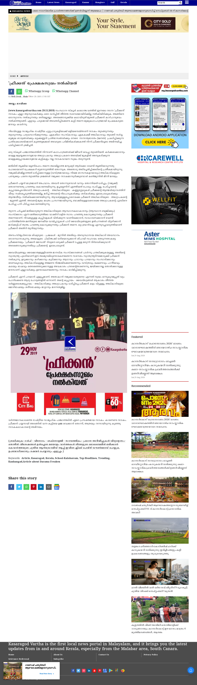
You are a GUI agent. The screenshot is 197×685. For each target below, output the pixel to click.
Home (38, 2)
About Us (58, 655)
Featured (137, 337)
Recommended (140, 386)
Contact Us (103, 655)
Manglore (100, 2)
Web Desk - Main (19, 97)
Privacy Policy (151, 655)
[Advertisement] (94, 52)
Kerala (123, 2)
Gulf (113, 2)
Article (24, 76)
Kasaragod (70, 2)
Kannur (85, 2)
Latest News (53, 2)
